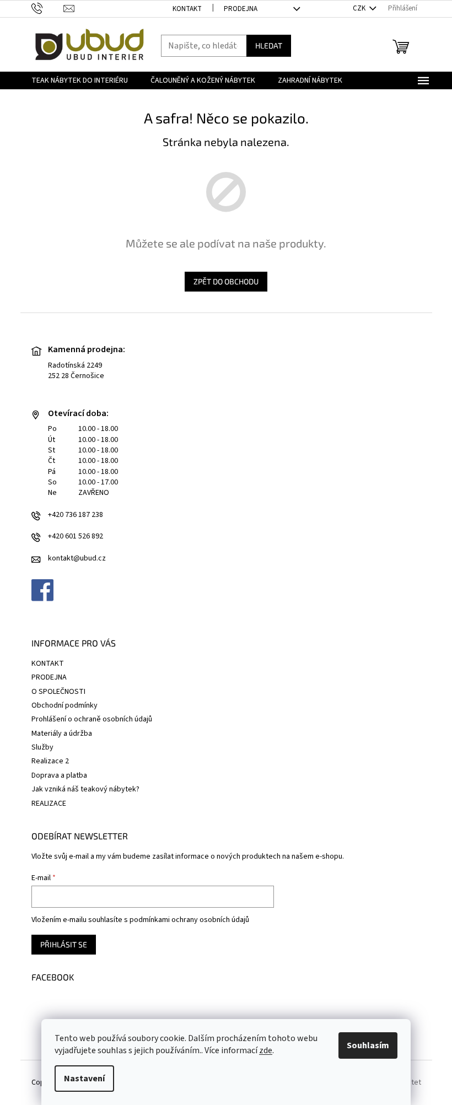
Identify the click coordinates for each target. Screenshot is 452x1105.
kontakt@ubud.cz (77, 558)
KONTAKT (187, 9)
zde (265, 1050)
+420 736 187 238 (75, 515)
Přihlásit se (63, 944)
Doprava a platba (59, 775)
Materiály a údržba (61, 733)
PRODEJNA (240, 9)
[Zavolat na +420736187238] (47, 8)
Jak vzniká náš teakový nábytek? (85, 789)
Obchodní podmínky (64, 705)
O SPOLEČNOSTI (58, 691)
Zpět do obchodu (226, 281)
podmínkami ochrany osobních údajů (189, 919)
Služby (42, 747)
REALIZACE (48, 803)
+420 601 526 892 (75, 536)
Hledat (268, 45)
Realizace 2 (50, 761)
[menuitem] (79, 80)
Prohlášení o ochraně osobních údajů (91, 719)
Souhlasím (368, 1045)
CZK (360, 8)
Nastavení (84, 1078)
